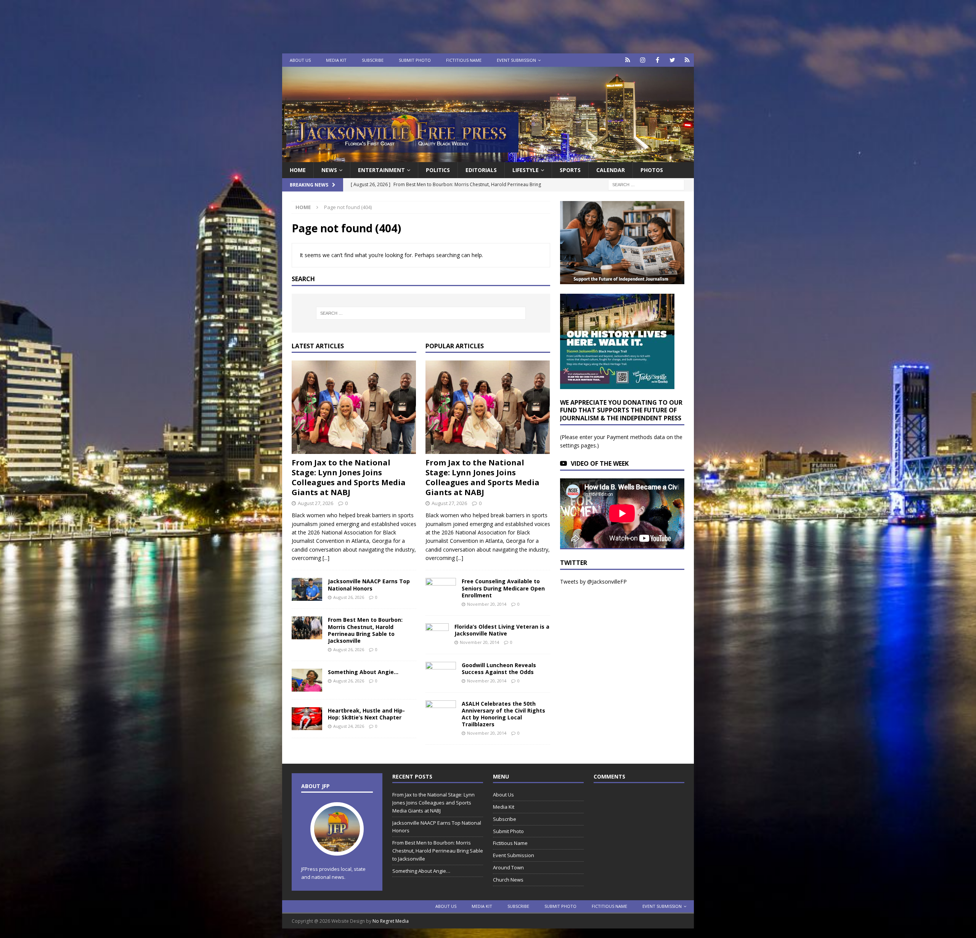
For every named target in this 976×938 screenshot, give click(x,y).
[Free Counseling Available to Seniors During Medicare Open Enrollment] (440, 588)
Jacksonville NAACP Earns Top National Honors (369, 585)
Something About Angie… (363, 672)
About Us (300, 60)
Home (298, 170)
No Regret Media (390, 921)
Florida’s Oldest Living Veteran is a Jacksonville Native (501, 630)
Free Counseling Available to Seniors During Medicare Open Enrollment (503, 588)
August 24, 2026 (348, 726)
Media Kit (336, 60)
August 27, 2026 (315, 503)
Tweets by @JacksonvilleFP (593, 581)
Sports (570, 170)
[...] (326, 558)
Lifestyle (525, 170)
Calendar (610, 170)
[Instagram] (642, 60)
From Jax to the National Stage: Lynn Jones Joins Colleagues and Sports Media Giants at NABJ (349, 477)
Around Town (508, 867)
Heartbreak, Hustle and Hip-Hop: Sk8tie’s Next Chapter (366, 714)
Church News (508, 879)
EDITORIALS (481, 170)
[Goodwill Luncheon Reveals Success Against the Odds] (440, 673)
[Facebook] (657, 60)
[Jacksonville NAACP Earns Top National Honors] (307, 589)
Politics (438, 170)
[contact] (627, 60)
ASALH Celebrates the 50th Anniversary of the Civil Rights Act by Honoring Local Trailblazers (503, 714)
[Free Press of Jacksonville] (488, 157)
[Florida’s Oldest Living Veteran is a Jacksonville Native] (437, 634)
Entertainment (381, 170)
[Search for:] (646, 184)
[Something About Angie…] (307, 680)
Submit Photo (415, 60)
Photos (651, 170)
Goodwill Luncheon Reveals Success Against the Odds (499, 668)
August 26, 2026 (348, 597)
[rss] (687, 60)
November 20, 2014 (486, 604)
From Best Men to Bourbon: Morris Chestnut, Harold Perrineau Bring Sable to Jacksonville (365, 630)
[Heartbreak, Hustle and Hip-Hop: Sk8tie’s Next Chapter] (307, 718)
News (329, 170)
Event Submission (516, 60)
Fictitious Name (464, 60)
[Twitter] (672, 60)
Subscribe (373, 60)
